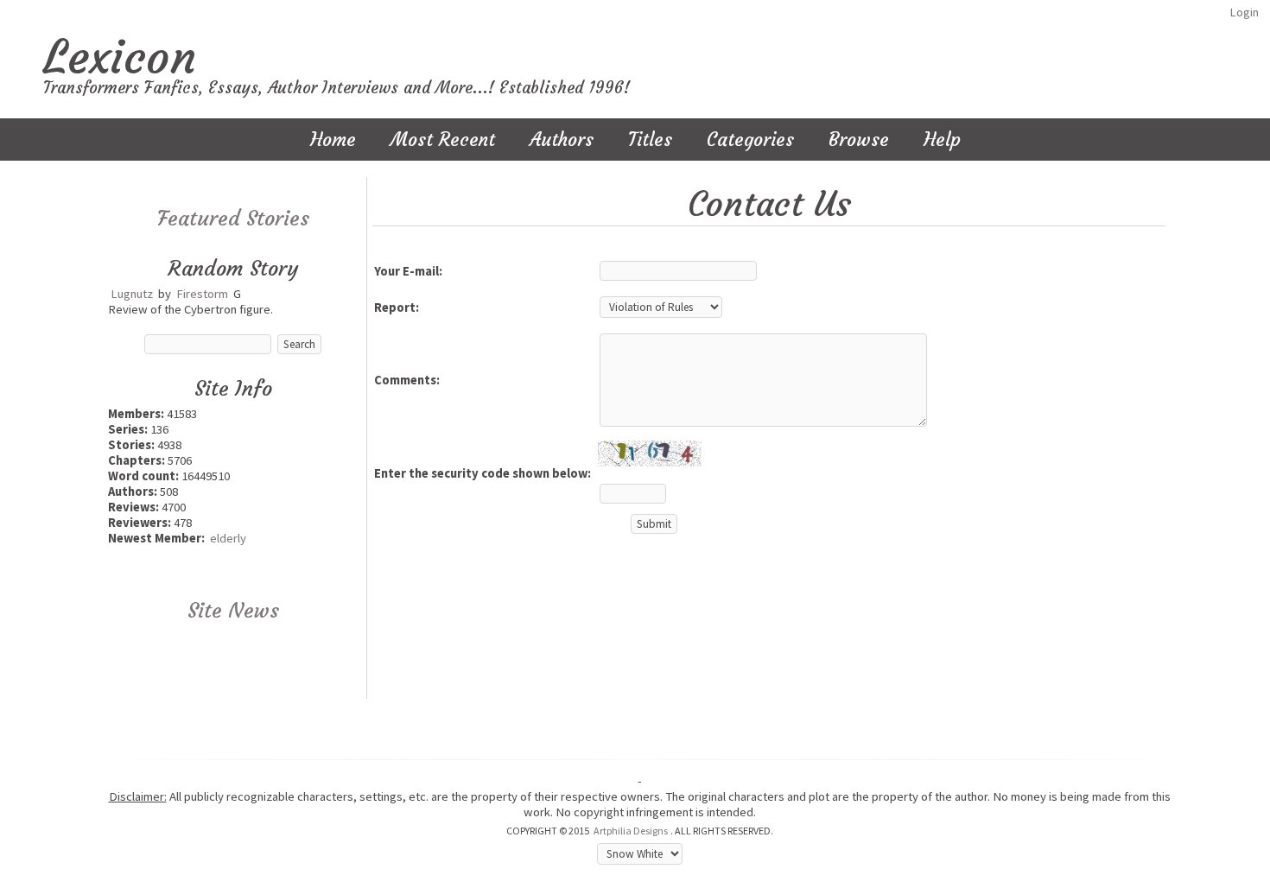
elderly (228, 538)
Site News (233, 611)
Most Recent (443, 139)
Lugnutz (132, 293)
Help (942, 139)
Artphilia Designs (631, 830)
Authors (562, 139)
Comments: (407, 380)
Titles (650, 139)
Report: (396, 307)
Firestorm (202, 293)
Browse (859, 139)
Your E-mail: (408, 271)
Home (333, 139)
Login (1244, 12)
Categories (750, 139)
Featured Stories (233, 219)
